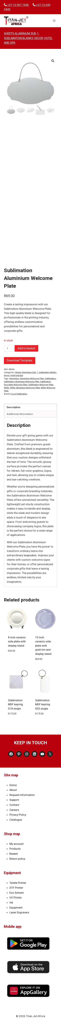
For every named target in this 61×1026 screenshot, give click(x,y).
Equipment (15, 907)
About (13, 790)
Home (13, 785)
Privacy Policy (17, 814)
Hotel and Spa (16, 375)
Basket (13, 853)
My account (16, 843)
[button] (53, 61)
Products (15, 848)
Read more (17, 721)
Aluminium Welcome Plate (32, 378)
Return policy (17, 858)
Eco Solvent (16, 892)
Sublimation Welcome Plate (40, 385)
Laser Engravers (19, 912)
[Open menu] (54, 20)
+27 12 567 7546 (18, 4)
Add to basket (26, 348)
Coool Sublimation (18, 394)
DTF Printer (16, 887)
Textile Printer (17, 882)
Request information (22, 795)
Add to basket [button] (17, 658)
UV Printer (15, 897)
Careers (14, 809)
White (6, 388)
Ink (11, 902)
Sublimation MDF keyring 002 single (42, 704)
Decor (38, 38)
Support (14, 799)
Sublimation (50, 378)
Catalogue (15, 819)
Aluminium (14, 378)
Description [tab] (13, 407)
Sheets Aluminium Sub (20, 33)
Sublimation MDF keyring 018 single (15, 704)
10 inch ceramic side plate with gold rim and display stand (43, 645)
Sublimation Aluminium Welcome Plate (21, 382)
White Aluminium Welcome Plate (25, 388)
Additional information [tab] (20, 414)
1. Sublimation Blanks (46, 372)
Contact (14, 804)
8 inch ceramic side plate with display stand (17, 641)
